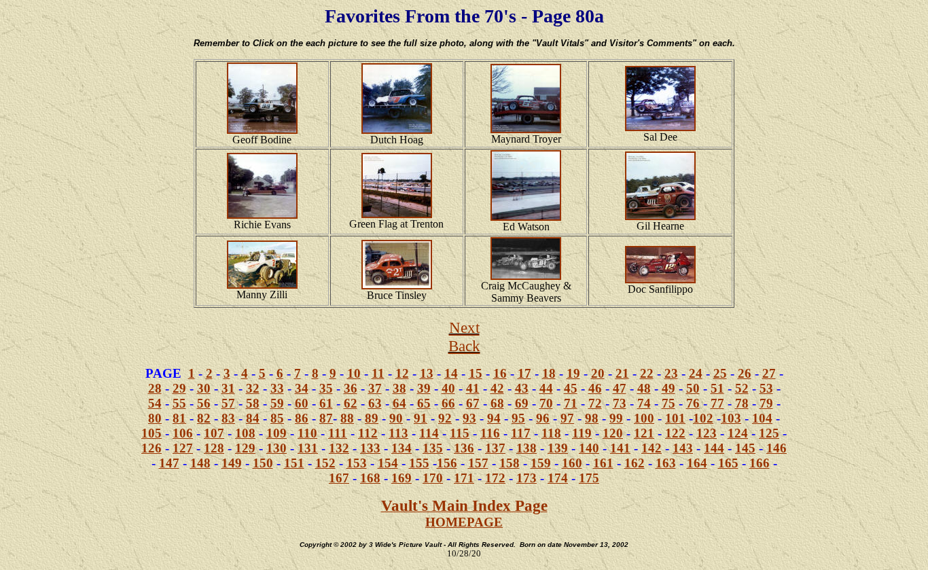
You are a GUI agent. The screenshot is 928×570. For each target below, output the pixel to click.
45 (570, 388)
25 (720, 373)
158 (509, 463)
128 (214, 448)
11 (378, 373)
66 (448, 403)
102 (703, 418)
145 (745, 448)
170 (433, 478)
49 (668, 388)
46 (595, 388)
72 (595, 403)
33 (277, 388)
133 (370, 448)
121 (644, 433)
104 (762, 418)
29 (179, 388)
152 (325, 463)
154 (388, 463)
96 (543, 418)
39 (424, 388)
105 (151, 433)
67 (473, 403)
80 (155, 418)
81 (179, 418)
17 (524, 373)
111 (337, 433)
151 (294, 463)
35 (326, 388)
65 (424, 403)
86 (301, 418)
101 (675, 418)
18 (549, 373)
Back (464, 346)
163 (666, 463)
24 (695, 373)
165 (728, 463)
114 (429, 433)
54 (155, 403)
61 (326, 403)
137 (495, 448)
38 (399, 388)
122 (675, 433)
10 (354, 373)
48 (644, 388)
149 (231, 463)
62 (350, 403)
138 (526, 448)
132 (339, 448)
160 (572, 463)
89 (371, 418)
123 (706, 433)
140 (589, 448)
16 (500, 373)
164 (697, 463)
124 (738, 433)
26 (744, 373)
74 (644, 403)
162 (634, 463)
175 (589, 478)
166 (759, 463)
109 (276, 433)
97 (567, 418)
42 (497, 388)
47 (619, 388)
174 (558, 478)
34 (301, 388)
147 (169, 463)
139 (558, 448)
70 (546, 403)
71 (570, 403)
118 (551, 433)
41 (473, 388)
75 (668, 403)
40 (448, 388)
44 (546, 388)
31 (228, 388)
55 (179, 403)
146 (776, 448)
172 (495, 478)
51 (717, 388)
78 (742, 403)
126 (151, 448)
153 (356, 463)
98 (592, 418)
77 (717, 403)
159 (541, 463)
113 (398, 433)
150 (263, 463)
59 (277, 403)
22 (647, 373)
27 (769, 373)
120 (613, 433)
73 (619, 403)
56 (204, 403)
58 (253, 403)
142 (651, 448)
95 (518, 418)
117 (521, 433)
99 (616, 418)
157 (478, 463)
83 (228, 418)
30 (204, 388)
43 (522, 388)
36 (350, 388)
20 (598, 373)
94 (494, 418)
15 (475, 373)
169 (401, 478)
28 (155, 388)
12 (402, 373)
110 (307, 433)
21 (622, 373)
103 (731, 418)
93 (469, 418)
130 (276, 448)
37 (375, 388)
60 (301, 403)
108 (245, 433)
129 (245, 448)
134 (401, 448)
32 (253, 388)
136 (464, 448)
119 (582, 433)
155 (419, 463)
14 (451, 373)
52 (742, 388)
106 (183, 433)
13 (426, 373)
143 (683, 448)
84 (253, 418)
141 (620, 448)
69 (522, 403)
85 (277, 418)
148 (200, 463)
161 (603, 463)
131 (308, 448)
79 (766, 403)
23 (671, 373)
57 (228, 403)
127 (183, 448)
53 (766, 388)
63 (375, 403)
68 (497, 403)
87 (326, 418)
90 (396, 418)
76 (693, 403)
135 (433, 448)
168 (370, 478)
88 (347, 418)
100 (644, 418)
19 (573, 373)
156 (447, 463)
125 (769, 433)
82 (204, 418)
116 (490, 433)
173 (526, 478)
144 (714, 448)
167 (339, 478)
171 (464, 478)
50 (693, 388)
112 (368, 433)
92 (445, 418)
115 (459, 433)
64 (399, 403)
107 (214, 433)
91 (420, 418)
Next (464, 327)
